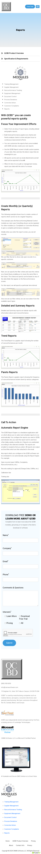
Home (8, 841)
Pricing (33, 841)
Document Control (10, 96)
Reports (7, 109)
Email (5, 561)
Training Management (11, 84)
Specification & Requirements (16, 59)
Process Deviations (10, 100)
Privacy (29, 845)
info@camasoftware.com (9, 687)
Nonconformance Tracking (13, 90)
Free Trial (30, 7)
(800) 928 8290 (6, 683)
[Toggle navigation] (38, 6)
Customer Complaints (11, 106)
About (11, 845)
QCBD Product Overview (14, 53)
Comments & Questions (13, 587)
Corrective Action (10, 103)
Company (7, 548)
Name (6, 535)
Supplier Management (11, 87)
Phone (6, 574)
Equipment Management (12, 93)
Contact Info (20, 845)
